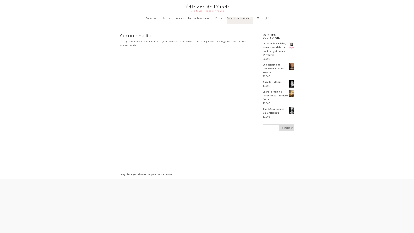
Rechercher (287, 127)
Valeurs (180, 18)
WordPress (166, 174)
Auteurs (167, 18)
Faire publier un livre (199, 18)
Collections (152, 18)
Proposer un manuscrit (240, 18)
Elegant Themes (137, 174)
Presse (219, 18)
